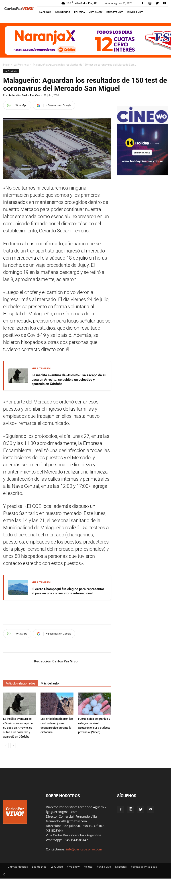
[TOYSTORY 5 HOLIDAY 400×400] (142, 174)
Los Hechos (62, 12)
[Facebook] (142, 3)
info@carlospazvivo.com (84, 849)
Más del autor (50, 683)
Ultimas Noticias (18, 867)
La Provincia (21, 64)
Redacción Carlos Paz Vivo (24, 95)
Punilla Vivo (135, 12)
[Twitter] (157, 3)
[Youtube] (164, 3)
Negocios (121, 867)
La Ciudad (45, 12)
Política (79, 12)
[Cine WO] (142, 122)
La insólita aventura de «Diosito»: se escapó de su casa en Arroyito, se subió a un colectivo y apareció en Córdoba (69, 379)
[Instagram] (150, 3)
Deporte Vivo (114, 12)
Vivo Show (95, 12)
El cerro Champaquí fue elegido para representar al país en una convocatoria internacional (68, 591)
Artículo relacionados (20, 683)
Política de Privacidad (144, 867)
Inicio (6, 64)
